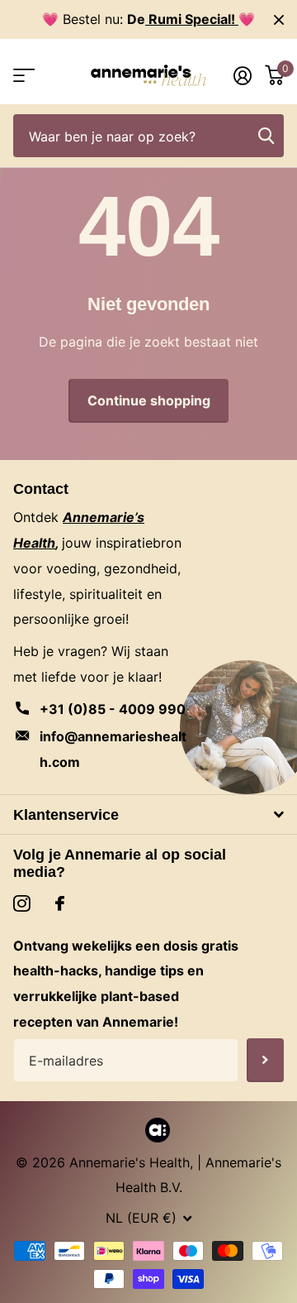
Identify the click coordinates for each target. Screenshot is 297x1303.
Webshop (22, 76)
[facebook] (59, 903)
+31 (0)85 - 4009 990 (113, 709)
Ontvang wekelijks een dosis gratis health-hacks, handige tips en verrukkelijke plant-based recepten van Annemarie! (125, 984)
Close (279, 19)
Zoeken (266, 136)
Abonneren (265, 1060)
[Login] (242, 75)
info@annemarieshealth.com (113, 749)
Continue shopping (148, 400)
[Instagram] (22, 904)
